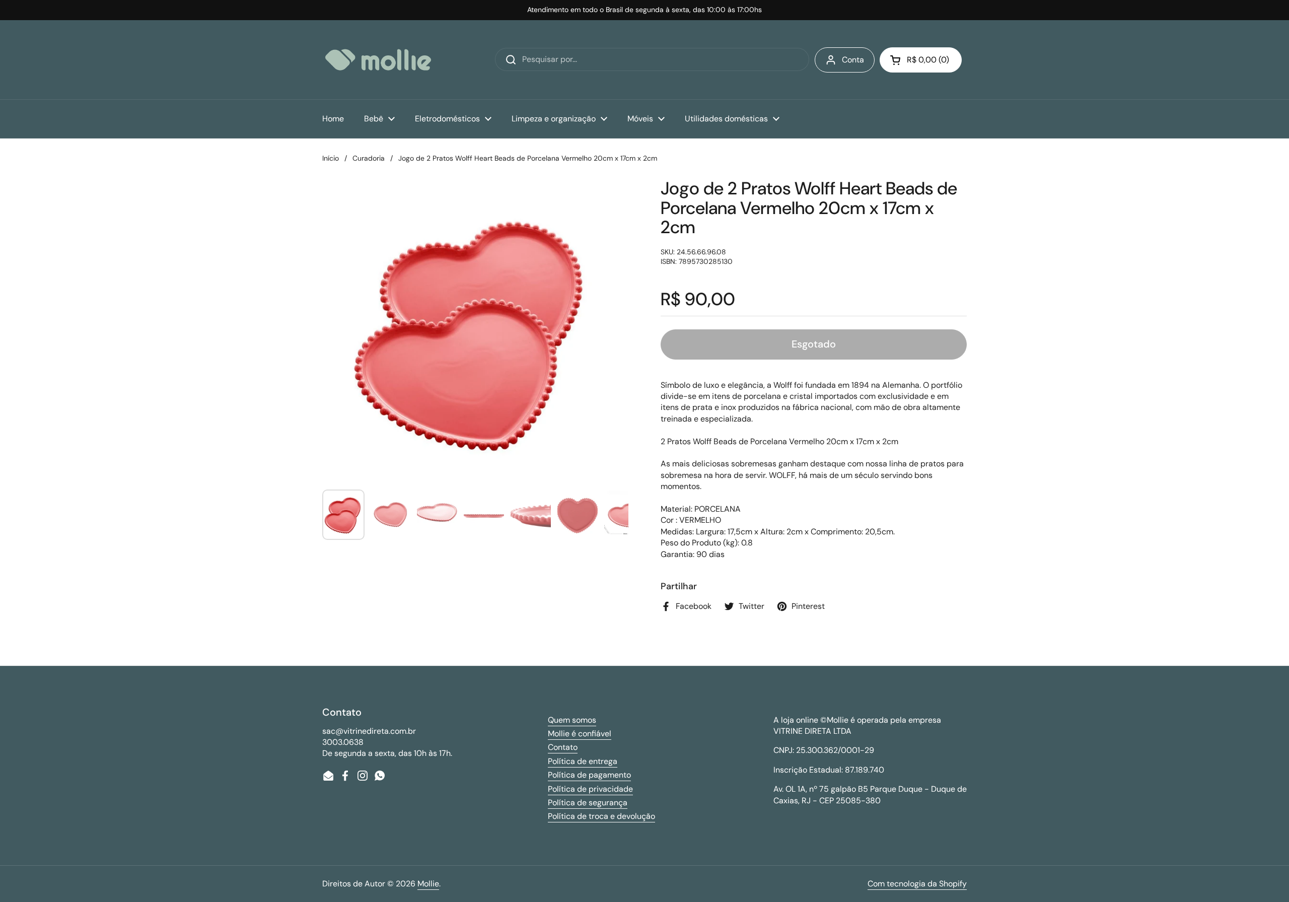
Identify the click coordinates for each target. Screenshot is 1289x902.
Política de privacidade (590, 789)
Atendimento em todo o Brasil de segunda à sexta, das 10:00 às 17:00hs (644, 10)
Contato (563, 747)
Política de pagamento (589, 775)
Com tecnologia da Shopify (917, 883)
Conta (853, 59)
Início (330, 158)
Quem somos (572, 720)
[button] (921, 60)
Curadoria (368, 158)
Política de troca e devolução (601, 816)
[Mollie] (378, 59)
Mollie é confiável (579, 733)
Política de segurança (587, 802)
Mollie (428, 883)
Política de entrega (582, 761)
